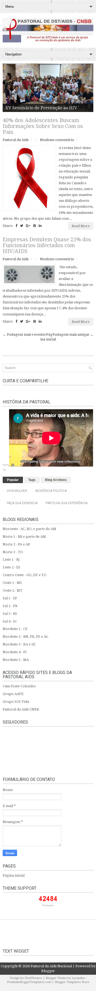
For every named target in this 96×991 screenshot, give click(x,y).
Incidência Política (51, 491)
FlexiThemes (33, 978)
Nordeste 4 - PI (15, 652)
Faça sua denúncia (22, 503)
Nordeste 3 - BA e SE (19, 644)
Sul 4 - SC (10, 621)
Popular (13, 480)
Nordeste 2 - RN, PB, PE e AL (25, 637)
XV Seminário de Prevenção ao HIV (41, 107)
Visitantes (48, 905)
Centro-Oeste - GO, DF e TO (24, 575)
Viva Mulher (17, 491)
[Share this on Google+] (28, 226)
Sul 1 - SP (10, 598)
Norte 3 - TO (13, 552)
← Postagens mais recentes (24, 334)
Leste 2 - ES (11, 567)
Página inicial (14, 875)
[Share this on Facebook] (16, 226)
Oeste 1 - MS (12, 583)
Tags (31, 480)
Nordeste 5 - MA (16, 660)
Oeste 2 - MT (12, 590)
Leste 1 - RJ (11, 559)
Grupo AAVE (13, 694)
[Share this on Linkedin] (40, 226)
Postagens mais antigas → (73, 334)
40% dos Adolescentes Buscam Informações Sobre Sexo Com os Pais (43, 126)
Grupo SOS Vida (16, 702)
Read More (81, 226)
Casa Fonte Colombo (19, 686)
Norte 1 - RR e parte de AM (24, 537)
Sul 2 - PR (10, 606)
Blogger (48, 971)
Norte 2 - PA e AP (16, 544)
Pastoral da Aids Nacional (51, 966)
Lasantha (78, 978)
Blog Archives (56, 480)
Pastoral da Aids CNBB (21, 709)
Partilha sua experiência (66, 503)
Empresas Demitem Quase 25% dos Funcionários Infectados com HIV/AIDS (47, 245)
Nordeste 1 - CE (15, 629)
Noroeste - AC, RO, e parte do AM (29, 529)
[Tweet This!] (22, 226)
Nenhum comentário (57, 140)
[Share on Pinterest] (34, 226)
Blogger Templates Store (72, 982)
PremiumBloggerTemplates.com (29, 982)
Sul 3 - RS (10, 614)
